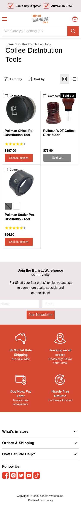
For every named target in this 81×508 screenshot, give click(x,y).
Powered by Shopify (40, 500)
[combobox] (34, 31)
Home (9, 44)
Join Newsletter (40, 315)
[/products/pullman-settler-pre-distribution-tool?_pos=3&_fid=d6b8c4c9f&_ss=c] (21, 183)
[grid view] (64, 79)
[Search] (73, 31)
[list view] (74, 79)
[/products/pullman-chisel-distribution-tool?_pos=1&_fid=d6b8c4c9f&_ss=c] (21, 109)
